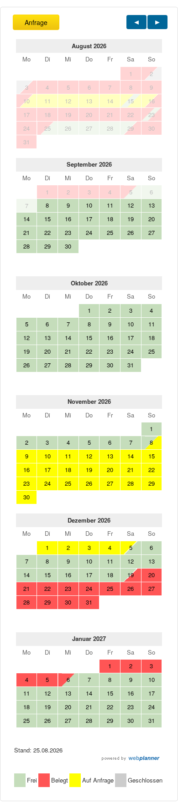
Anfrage (36, 22)
